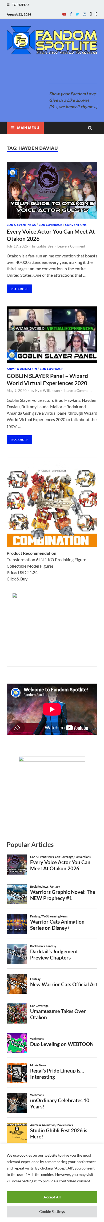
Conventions (75, 224)
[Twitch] (91, 14)
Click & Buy (17, 578)
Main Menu (28, 127)
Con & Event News (21, 224)
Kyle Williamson (47, 390)
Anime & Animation (22, 368)
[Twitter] (77, 14)
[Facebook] (71, 14)
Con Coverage (50, 224)
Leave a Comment (71, 246)
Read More (17, 287)
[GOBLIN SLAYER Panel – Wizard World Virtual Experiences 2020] (52, 335)
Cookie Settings (52, 1211)
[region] (52, 1183)
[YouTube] (64, 14)
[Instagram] (84, 14)
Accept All (52, 1197)
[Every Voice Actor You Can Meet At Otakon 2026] (52, 191)
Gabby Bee (45, 246)
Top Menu (20, 5)
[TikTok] (96, 14)
